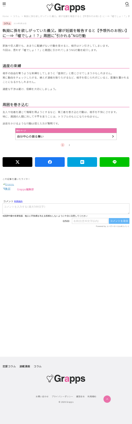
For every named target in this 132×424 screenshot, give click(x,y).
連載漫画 (24, 366)
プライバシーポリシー (62, 396)
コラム (16, 16)
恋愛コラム (9, 366)
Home (6, 16)
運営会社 (80, 396)
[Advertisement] (66, 269)
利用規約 (92, 396)
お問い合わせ (42, 396)
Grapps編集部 (25, 189)
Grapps (69, 401)
